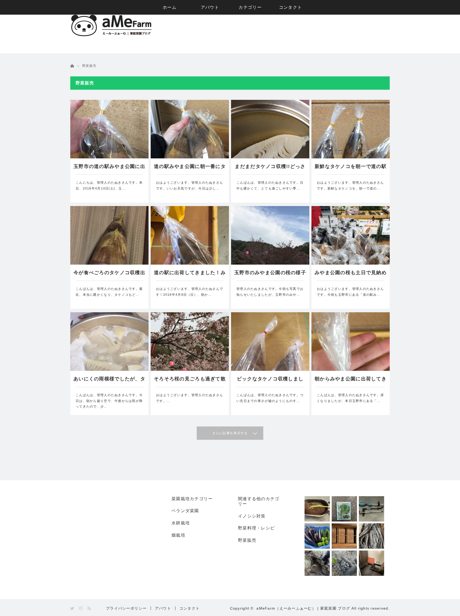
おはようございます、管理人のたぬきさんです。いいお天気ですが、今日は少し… (189, 185)
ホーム (169, 7)
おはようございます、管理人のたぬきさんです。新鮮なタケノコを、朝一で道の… (350, 185)
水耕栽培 (180, 523)
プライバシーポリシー (126, 608)
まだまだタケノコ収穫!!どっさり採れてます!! (270, 169)
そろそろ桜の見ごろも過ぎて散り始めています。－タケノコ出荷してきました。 (190, 381)
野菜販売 (247, 540)
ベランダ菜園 (185, 510)
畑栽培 (178, 535)
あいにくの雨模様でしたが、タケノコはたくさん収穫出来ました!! (109, 381)
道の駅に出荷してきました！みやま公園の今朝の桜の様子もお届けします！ (190, 275)
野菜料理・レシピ (256, 528)
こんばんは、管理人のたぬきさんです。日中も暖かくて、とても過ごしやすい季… (269, 185)
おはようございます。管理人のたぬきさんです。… (189, 398)
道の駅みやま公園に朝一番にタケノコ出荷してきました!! (190, 169)
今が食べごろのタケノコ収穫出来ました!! (109, 275)
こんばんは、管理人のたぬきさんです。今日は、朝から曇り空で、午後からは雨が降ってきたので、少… (109, 400)
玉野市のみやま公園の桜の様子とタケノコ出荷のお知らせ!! (270, 275)
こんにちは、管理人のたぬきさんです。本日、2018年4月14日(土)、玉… (109, 185)
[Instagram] (81, 608)
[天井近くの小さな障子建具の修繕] (344, 536)
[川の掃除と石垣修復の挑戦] (317, 563)
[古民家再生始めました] (371, 563)
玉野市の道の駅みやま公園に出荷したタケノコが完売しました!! (109, 169)
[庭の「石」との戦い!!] (344, 563)
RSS (89, 608)
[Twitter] (72, 608)
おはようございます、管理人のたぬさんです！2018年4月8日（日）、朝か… (189, 292)
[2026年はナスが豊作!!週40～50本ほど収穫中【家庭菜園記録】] (317, 536)
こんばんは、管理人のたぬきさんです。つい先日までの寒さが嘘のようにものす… (269, 398)
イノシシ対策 (252, 516)
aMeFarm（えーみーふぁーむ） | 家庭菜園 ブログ (303, 608)
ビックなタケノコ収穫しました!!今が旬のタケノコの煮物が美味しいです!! (270, 381)
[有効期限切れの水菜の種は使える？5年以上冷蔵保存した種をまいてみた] (344, 508)
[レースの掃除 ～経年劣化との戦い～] (371, 536)
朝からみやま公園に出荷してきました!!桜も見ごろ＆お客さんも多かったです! (351, 381)
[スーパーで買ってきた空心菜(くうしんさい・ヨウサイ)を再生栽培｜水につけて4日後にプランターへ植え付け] (317, 508)
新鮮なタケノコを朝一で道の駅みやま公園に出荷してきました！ (351, 169)
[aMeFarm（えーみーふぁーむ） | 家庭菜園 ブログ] (111, 35)
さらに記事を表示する (230, 433)
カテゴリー (250, 7)
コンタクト (290, 7)
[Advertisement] (293, 34)
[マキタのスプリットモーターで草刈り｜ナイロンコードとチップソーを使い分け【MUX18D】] (371, 508)
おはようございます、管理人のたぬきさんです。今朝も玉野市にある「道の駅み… (350, 292)
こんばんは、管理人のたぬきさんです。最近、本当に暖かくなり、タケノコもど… (109, 292)
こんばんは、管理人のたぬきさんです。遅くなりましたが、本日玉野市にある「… (350, 398)
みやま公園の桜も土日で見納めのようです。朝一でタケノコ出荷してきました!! (351, 275)
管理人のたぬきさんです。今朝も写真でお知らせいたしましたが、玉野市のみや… (269, 292)
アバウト (210, 7)
